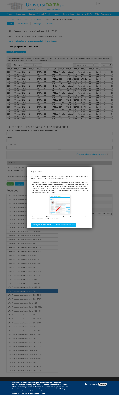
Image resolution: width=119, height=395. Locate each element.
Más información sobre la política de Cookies (28, 393)
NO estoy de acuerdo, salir (65, 225)
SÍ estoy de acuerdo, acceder (42, 225)
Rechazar (102, 384)
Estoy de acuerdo (91, 384)
